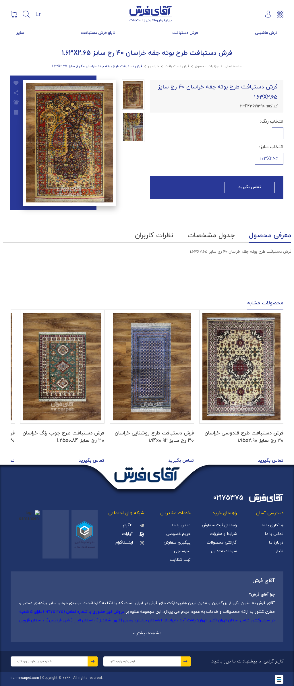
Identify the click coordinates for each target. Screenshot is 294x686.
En (38, 14)
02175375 (228, 498)
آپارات (127, 534)
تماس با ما (274, 534)
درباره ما (276, 542)
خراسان (153, 66)
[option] (241, 387)
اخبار (279, 551)
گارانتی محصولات (222, 542)
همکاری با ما (272, 525)
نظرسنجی (182, 551)
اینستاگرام (124, 542)
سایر (20, 33)
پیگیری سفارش (177, 542)
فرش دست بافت (177, 66)
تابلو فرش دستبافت (98, 33)
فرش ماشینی (266, 33)
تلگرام (128, 525)
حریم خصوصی (178, 534)
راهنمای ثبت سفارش (219, 525)
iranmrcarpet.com (25, 678)
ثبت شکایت (180, 560)
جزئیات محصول (206, 66)
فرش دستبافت (185, 33)
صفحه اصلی (233, 66)
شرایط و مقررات (223, 534)
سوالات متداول (224, 551)
